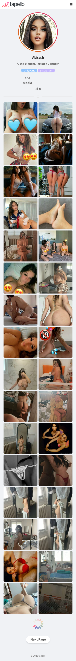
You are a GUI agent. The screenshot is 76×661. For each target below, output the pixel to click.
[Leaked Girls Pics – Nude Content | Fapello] (15, 4)
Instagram (46, 70)
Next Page (38, 639)
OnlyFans (29, 70)
